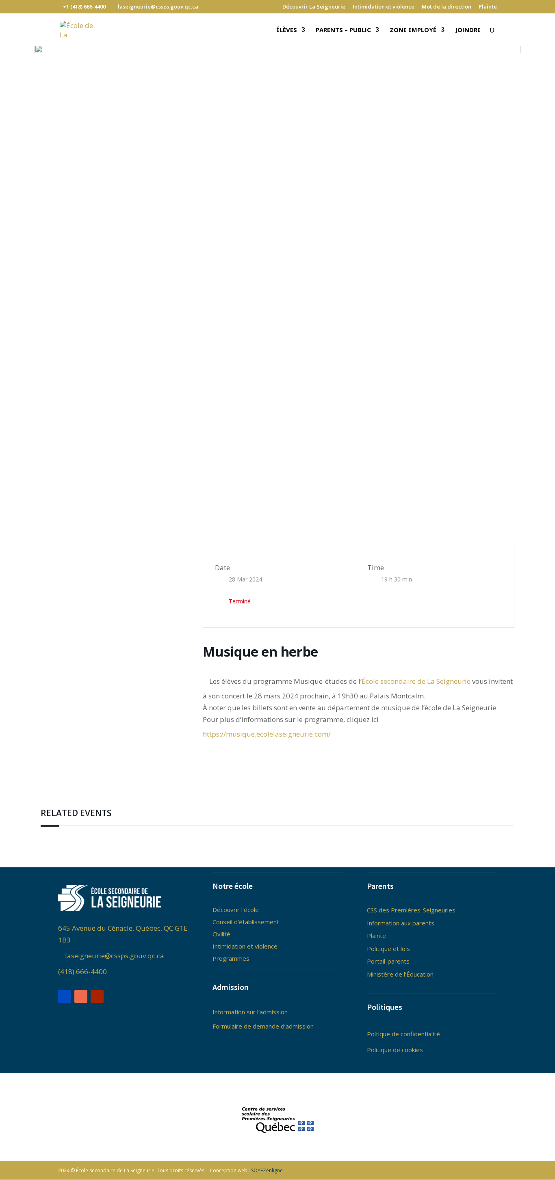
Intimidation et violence (383, 7)
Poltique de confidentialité (403, 1034)
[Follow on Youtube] (97, 996)
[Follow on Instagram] (80, 996)
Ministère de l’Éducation (400, 974)
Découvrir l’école (235, 910)
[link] (416, 681)
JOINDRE (468, 30)
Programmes (230, 958)
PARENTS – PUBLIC (343, 30)
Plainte (488, 7)
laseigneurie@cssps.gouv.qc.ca (113, 955)
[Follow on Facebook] (64, 996)
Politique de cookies (395, 1050)
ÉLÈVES (286, 30)
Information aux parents (400, 923)
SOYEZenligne (267, 1170)
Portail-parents (388, 961)
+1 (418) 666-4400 (84, 6)
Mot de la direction (446, 7)
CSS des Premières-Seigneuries (411, 910)
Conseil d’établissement (245, 922)
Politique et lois (388, 948)
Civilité (221, 934)
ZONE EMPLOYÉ (413, 30)
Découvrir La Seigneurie (313, 7)
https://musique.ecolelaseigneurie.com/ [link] (267, 734)
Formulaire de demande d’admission (263, 1026)
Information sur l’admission (250, 1012)
